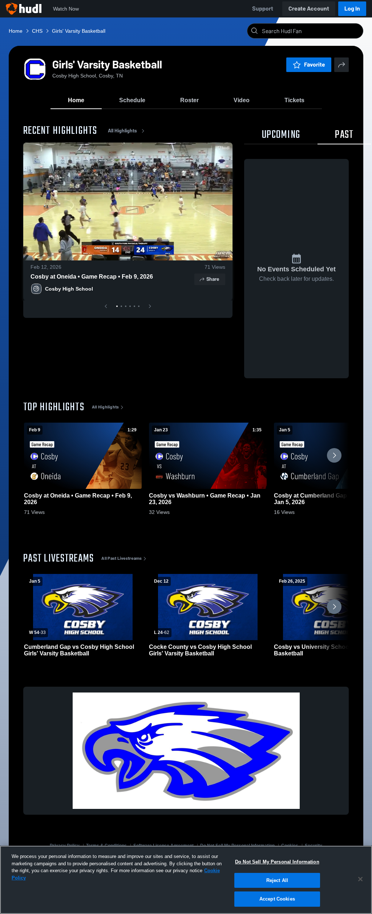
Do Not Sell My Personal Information (277, 862)
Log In (352, 8)
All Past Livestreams (121, 558)
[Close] (360, 879)
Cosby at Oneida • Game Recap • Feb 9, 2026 (92, 277)
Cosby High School (69, 289)
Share (212, 279)
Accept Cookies (277, 899)
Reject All (277, 880)
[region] (186, 880)
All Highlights (122, 131)
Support (262, 8)
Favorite (314, 64)
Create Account (308, 8)
